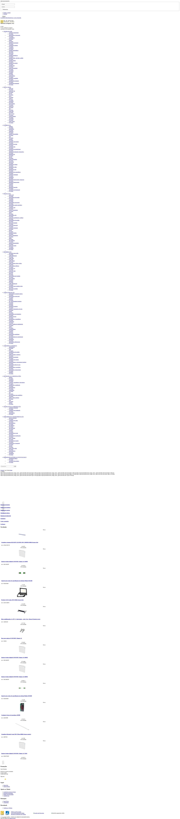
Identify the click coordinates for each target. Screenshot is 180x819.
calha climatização (13, 283)
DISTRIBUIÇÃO (7, 252)
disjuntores (11, 339)
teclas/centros (12, 75)
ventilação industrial (13, 407)
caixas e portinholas (13, 210)
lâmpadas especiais (13, 187)
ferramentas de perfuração (14, 435)
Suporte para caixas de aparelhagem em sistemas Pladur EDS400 (16, 580)
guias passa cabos (13, 448)
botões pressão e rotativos (14, 354)
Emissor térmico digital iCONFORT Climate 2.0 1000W (14, 657)
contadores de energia (14, 359)
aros (10, 136)
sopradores (11, 453)
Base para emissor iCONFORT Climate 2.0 (11, 638)
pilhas (10, 238)
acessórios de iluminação (14, 189)
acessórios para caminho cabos (16, 286)
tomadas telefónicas (13, 55)
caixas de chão (12, 271)
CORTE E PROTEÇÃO (8, 292)
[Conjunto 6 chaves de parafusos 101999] (22, 712)
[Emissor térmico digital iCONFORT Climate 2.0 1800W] (22, 674)
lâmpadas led (12, 154)
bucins (10, 230)
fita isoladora (12, 240)
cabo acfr (11, 88)
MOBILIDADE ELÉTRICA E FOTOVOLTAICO (14, 457)
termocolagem (12, 451)
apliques (11, 126)
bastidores (11, 380)
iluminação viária (13, 167)
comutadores (12, 37)
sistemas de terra (12, 316)
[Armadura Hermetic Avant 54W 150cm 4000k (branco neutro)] (22, 731)
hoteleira (5, 507)
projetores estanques (13, 174)
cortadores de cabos (13, 420)
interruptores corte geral (14, 296)
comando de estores (13, 45)
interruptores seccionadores (15, 314)
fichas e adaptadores (13, 235)
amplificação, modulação (14, 385)
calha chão (11, 258)
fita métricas (11, 425)
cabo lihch (11, 118)
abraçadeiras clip (12, 215)
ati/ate (10, 212)
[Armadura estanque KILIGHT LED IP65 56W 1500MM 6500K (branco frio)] (22, 539)
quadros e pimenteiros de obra (15, 309)
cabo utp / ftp (12, 91)
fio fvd (10, 93)
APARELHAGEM (7, 31)
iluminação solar (12, 169)
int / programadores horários (15, 301)
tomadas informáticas (13, 50)
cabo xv (11, 98)
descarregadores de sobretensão (16, 336)
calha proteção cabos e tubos (15, 263)
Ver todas (11, 34)
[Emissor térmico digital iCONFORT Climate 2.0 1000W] (22, 654)
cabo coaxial (12, 121)
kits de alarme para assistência (15, 395)
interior (5, 504)
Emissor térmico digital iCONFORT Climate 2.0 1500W (14, 561)
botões (10, 40)
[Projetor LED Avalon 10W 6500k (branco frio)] (22, 597)
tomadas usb (11, 65)
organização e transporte (14, 443)
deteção (10, 377)
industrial (6, 515)
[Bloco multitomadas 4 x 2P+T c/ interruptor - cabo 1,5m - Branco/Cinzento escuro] (22, 616)
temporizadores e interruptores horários (17, 362)
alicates (10, 445)
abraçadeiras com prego (14, 202)
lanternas (11, 184)
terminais (11, 304)
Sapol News (6, 801)
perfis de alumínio (13, 159)
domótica (11, 372)
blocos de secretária (13, 288)
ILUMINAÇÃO (7, 125)
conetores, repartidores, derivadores (17, 382)
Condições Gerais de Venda (9, 792)
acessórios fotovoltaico (14, 461)
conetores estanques (13, 227)
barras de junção (12, 245)
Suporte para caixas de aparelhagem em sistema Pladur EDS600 (16, 695)
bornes (10, 311)
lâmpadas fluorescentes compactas (16, 179)
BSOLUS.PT (12, 818)
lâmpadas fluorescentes (14, 182)
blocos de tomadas (13, 222)
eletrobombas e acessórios (14, 367)
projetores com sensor (14, 141)
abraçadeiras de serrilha (14, 220)
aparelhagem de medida (14, 352)
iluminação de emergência (15, 172)
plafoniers (11, 131)
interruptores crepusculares (15, 369)
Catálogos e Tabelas (7, 808)
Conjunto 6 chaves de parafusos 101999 (10, 715)
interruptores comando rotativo (16, 293)
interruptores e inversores (14, 35)
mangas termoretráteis (14, 243)
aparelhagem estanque (14, 80)
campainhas (11, 390)
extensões (11, 200)
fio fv (10, 96)
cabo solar (11, 111)
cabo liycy (11, 106)
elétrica (5, 513)
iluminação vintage (13, 164)
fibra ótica (11, 53)
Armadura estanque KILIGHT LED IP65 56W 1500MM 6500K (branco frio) (19, 542)
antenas (10, 402)
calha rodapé (12, 260)
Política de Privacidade (8, 794)
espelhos (11, 73)
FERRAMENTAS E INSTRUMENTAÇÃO (13, 416)
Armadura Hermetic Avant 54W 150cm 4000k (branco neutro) (16, 734)
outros (10, 326)
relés (10, 349)
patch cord (11, 195)
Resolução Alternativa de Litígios (18, 814)
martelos (11, 430)
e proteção (5, 521)
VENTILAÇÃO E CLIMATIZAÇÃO (12, 406)
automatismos (12, 387)
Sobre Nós (5, 785)
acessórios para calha (13, 253)
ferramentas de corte (13, 433)
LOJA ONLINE (17, 17)
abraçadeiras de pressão (14, 197)
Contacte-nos (6, 795)
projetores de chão (13, 144)
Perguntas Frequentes (8, 793)
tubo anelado (12, 278)
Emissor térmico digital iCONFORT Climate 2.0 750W (14, 753)
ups (10, 392)
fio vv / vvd (11, 113)
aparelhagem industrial (14, 83)
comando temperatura (14, 32)
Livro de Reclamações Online (17, 813)
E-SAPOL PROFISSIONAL (7, 17)
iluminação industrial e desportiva (16, 151)
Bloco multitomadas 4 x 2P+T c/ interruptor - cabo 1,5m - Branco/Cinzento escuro (20, 619)
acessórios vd (12, 268)
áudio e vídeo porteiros (14, 397)
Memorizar (5, 9)
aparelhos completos (13, 78)
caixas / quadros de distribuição (16, 324)
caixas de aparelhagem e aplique (16, 217)
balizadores (11, 129)
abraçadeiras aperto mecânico (15, 205)
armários (11, 298)
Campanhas (6, 802)
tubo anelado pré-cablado (14, 276)
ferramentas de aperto (13, 440)
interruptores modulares (14, 334)
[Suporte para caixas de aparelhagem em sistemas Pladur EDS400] (22, 578)
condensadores (12, 329)
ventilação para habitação (14, 410)
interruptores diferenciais (14, 342)
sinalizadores (12, 347)
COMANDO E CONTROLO (10, 345)
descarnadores (12, 423)
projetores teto (12, 146)
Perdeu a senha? (7, 12)
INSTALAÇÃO (7, 193)
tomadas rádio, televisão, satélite (16, 58)
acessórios (11, 70)
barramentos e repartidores (15, 319)
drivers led (11, 162)
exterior (5, 510)
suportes (11, 139)
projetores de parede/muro (15, 149)
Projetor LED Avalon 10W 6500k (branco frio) (12, 600)
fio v (10, 108)
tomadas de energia (13, 63)
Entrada (2, 470)
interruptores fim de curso (14, 364)
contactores (11, 321)
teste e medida (12, 438)
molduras (11, 281)
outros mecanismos (13, 68)
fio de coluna (12, 103)
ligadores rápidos (13, 233)
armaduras (11, 177)
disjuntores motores (13, 306)
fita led (10, 157)
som (10, 400)
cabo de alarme (12, 116)
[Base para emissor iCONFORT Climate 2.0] (22, 635)
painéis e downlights (13, 134)
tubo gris (11, 273)
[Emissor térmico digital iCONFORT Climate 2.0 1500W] (22, 558)
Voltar (11, 470)
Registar (5, 14)
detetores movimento (13, 42)
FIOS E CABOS (7, 87)
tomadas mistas (12, 60)
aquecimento (12, 413)
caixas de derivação (13, 225)
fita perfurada (12, 428)
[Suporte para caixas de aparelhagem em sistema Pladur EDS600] (22, 693)
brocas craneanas (13, 418)
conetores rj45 (12, 207)
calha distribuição (13, 255)
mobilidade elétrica (13, 458)
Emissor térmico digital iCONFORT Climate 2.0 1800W (14, 676)
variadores (11, 48)
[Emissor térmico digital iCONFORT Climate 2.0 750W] (22, 750)
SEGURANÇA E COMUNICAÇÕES (12, 376)
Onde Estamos (6, 786)
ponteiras (11, 331)
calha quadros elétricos (14, 265)
